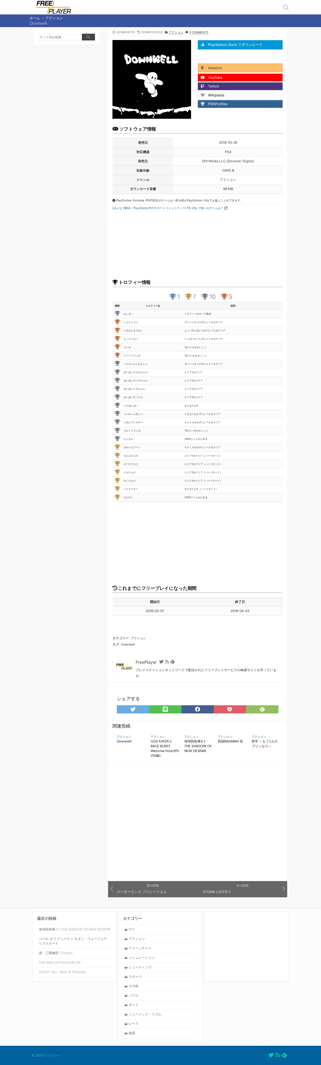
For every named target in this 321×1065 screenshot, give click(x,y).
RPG (132, 929)
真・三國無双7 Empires (55, 953)
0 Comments (198, 32)
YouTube (214, 77)
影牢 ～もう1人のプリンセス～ (265, 744)
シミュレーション (142, 957)
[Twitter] (161, 662)
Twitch (213, 86)
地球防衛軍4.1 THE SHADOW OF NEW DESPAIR (198, 746)
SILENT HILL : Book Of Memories (62, 972)
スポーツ (135, 976)
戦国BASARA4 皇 (230, 741)
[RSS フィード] (167, 662)
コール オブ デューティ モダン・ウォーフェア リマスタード (73, 941)
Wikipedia (215, 95)
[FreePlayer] (53, 7)
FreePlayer (52, 1055)
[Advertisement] (233, 55)
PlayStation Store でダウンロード (234, 44)
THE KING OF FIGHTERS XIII (60, 962)
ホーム (34, 18)
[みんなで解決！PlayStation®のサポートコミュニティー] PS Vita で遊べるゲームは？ (168, 208)
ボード (133, 1005)
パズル (133, 995)
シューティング (140, 967)
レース (133, 1023)
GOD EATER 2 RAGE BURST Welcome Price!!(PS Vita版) (165, 748)
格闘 (132, 1033)
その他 (133, 986)
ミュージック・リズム (145, 1014)
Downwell (128, 644)
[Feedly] (172, 662)
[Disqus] (198, 823)
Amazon (214, 68)
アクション (54, 18)
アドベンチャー (140, 948)
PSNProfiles (217, 104)
